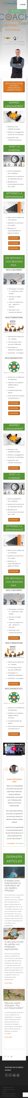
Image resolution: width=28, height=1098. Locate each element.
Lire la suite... (8, 983)
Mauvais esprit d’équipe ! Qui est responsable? (13, 1005)
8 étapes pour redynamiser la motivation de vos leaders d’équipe (12, 885)
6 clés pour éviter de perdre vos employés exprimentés (14, 945)
